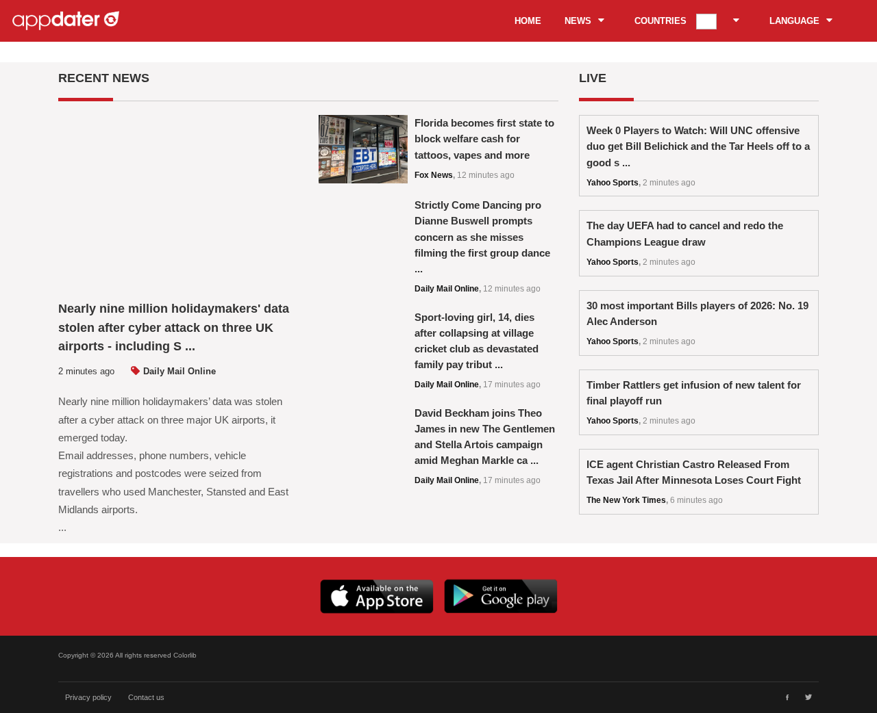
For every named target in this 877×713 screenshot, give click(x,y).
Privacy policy (88, 697)
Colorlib (185, 655)
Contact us (146, 697)
